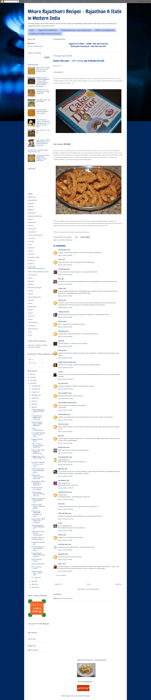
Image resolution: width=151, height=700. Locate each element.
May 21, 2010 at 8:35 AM (65, 476)
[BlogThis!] (83, 237)
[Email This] (81, 237)
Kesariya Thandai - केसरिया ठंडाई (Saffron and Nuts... (38, 554)
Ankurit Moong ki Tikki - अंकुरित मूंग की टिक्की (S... (38, 411)
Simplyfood (61, 554)
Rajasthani (31, 306)
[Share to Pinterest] (89, 237)
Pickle (29, 294)
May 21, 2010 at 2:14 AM (65, 410)
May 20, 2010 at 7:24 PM (65, 308)
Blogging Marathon (33, 216)
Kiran (59, 279)
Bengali (30, 210)
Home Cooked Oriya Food (65, 403)
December (35, 386)
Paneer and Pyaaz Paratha (36, 560)
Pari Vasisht (61, 383)
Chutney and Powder (34, 235)
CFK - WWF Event (36, 577)
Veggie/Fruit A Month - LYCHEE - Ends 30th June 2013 (88, 44)
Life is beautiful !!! (63, 393)
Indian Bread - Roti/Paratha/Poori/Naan (35, 267)
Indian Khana (62, 331)
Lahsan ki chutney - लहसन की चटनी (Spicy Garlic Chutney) (42, 111)
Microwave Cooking (33, 287)
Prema (60, 259)
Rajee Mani (61, 469)
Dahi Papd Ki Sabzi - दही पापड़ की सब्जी (43, 100)
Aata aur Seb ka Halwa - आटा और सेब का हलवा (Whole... (38, 470)
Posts (32, 359)
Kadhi (29, 281)
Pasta (29, 291)
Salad (29, 313)
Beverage (30, 213)
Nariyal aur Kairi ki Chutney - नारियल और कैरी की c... (38, 506)
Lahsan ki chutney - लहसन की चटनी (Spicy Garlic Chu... (38, 494)
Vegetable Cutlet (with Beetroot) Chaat (37, 538)
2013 (31, 374)
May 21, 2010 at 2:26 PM (65, 540)
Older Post (118, 584)
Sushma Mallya (62, 414)
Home (32, 30)
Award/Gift (61, 240)
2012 (31, 377)
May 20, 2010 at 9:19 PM (65, 358)
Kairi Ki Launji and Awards (36, 567)
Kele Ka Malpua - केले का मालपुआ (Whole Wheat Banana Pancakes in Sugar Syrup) (43, 142)
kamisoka (74, 696)
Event (29, 254)
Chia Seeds (31, 229)
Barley (29, 206)
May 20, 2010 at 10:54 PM (65, 389)
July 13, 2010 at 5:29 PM (65, 571)
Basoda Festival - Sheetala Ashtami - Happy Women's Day (38, 151)
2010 (31, 383)
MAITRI (30, 284)
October (34, 392)
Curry (29, 241)
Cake (29, 225)
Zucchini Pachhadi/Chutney (37, 429)
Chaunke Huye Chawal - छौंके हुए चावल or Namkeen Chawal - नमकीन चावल (43, 158)
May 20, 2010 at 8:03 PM (65, 317)
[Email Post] (75, 237)
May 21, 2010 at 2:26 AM (65, 420)
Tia (59, 372)
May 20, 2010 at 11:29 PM (65, 398)
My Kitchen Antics (63, 544)
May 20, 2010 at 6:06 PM (65, 255)
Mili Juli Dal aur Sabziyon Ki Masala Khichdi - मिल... (37, 476)
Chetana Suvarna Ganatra (65, 362)
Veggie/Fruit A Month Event (47, 30)
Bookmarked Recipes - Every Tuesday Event (76, 30)
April (33, 581)
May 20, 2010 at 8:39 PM (65, 336)
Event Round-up (32, 257)
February (34, 587)
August (34, 398)
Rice (29, 310)
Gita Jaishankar (62, 250)
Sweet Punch (31, 329)
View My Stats (32, 639)
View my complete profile (35, 46)
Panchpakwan (62, 480)
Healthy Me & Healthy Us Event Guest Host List (45, 33)
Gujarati (30, 264)
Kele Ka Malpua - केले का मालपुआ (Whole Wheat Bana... (38, 483)
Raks (59, 436)
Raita (29, 303)
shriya (60, 504)
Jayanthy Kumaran (63, 492)
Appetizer (30, 197)
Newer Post (58, 584)
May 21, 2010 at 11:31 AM (65, 519)
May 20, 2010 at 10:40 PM (65, 379)
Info (29, 278)
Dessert (30, 248)
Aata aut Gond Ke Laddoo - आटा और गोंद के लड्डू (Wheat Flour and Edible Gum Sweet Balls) (43, 123)
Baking (30, 203)
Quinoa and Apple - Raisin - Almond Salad (37, 573)
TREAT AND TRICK (63, 513)
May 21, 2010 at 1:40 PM (65, 530)
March (34, 584)
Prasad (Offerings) (33, 297)
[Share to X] (85, 237)
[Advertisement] (50, 662)
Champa (88, 78)
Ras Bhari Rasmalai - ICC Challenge (37, 488)
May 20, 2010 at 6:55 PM (65, 296)
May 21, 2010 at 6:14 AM (65, 453)
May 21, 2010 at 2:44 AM (65, 431)
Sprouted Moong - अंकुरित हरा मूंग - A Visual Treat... (36, 417)
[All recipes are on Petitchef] (83, 691)
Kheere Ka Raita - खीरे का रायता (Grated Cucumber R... (38, 520)
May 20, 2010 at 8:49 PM (65, 346)
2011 (31, 380)
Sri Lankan (31, 326)
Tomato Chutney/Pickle (38, 564)
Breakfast (30, 222)
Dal (29, 244)
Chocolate (31, 232)
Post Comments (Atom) (92, 589)
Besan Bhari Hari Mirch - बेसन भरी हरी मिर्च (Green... (38, 548)
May (33, 407)
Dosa (29, 251)
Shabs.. (60, 564)
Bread (29, 219)
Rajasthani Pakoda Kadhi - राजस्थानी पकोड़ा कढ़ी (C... (36, 424)
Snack (29, 316)
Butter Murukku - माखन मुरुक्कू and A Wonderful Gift (37, 451)
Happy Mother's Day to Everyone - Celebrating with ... (38, 533)
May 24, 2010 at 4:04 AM (65, 550)
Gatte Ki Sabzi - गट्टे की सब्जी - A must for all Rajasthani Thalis (42, 69)
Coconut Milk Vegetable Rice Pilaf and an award (38, 434)
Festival (30, 260)
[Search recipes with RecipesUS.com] (33, 650)
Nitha (59, 341)
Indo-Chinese (31, 275)
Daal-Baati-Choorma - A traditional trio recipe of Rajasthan (43, 91)
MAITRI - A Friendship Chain (104, 30)
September (35, 395)
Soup (29, 319)
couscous (30, 238)
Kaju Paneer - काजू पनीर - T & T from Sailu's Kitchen (38, 464)
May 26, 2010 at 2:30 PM (65, 559)
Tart (29, 332)
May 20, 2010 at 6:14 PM (65, 265)
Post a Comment (61, 575)
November (35, 389)
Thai (29, 335)
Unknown (60, 321)
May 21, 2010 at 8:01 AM (65, 464)
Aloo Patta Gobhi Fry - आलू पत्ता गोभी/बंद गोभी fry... (37, 527)
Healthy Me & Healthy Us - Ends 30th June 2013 (88, 46)
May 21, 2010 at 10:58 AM (65, 499)
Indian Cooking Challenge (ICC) (37, 272)
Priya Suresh (61, 424)
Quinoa (30, 300)
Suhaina (60, 300)
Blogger (87, 696)
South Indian (68, 240)
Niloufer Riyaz (62, 447)
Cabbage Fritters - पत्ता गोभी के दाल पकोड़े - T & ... (38, 458)
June (33, 404)
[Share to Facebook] (87, 237)
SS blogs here (62, 312)
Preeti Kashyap (62, 269)
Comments (33, 363)
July (33, 401)
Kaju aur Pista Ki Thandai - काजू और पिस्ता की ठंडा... (37, 445)
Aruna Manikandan (63, 457)
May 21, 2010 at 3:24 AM (65, 443)
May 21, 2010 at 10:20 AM (65, 488)
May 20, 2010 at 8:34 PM (65, 327)
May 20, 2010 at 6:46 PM (65, 274)
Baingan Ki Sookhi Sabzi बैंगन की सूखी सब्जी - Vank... (38, 500)
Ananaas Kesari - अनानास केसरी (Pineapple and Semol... (36, 513)
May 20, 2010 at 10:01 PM (65, 367)
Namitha (60, 535)
